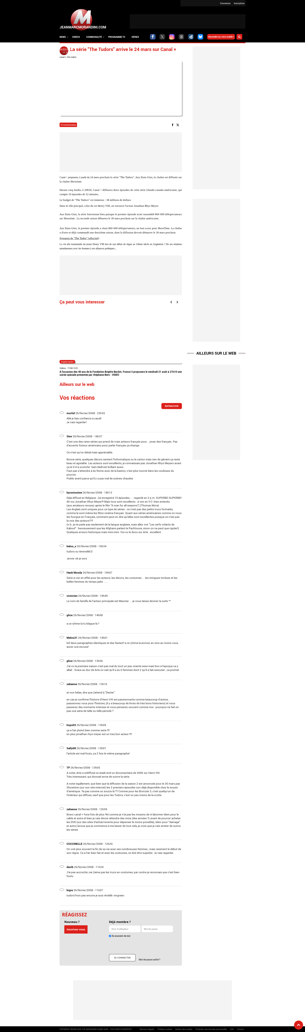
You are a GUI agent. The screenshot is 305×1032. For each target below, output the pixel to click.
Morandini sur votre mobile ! (221, 36)
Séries (135, 36)
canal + (63, 57)
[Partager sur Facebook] (173, 125)
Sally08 (71, 748)
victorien (72, 596)
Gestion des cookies (183, 1029)
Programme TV (116, 36)
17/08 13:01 (72, 368)
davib (70, 867)
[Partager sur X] (178, 125)
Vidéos (76, 36)
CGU (232, 1029)
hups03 (71, 725)
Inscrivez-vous (76, 929)
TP (68, 767)
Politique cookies (164, 1029)
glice (70, 615)
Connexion (225, 3)
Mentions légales (147, 1029)
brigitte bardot (67, 361)
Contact (240, 1029)
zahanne (72, 684)
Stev (69, 436)
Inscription (239, 3)
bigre (70, 890)
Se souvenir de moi (121, 935)
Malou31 (72, 637)
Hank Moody (74, 572)
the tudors (71, 57)
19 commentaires (68, 124)
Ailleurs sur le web (216, 353)
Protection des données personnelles (211, 1029)
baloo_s (71, 546)
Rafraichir (171, 405)
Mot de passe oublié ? (149, 959)
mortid (71, 413)
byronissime (74, 492)
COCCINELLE (74, 844)
